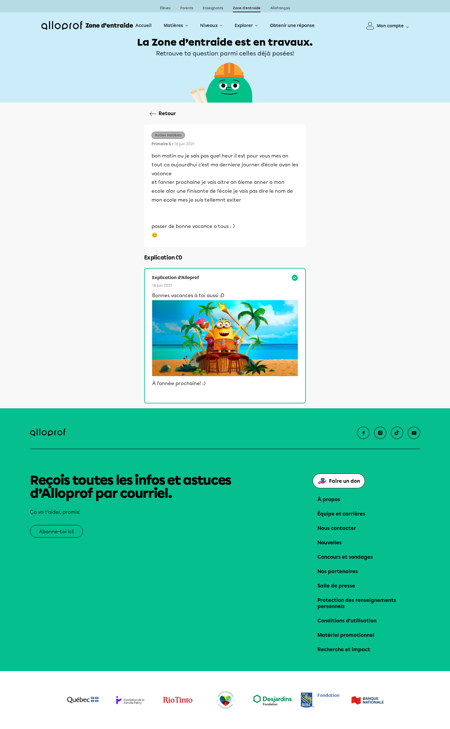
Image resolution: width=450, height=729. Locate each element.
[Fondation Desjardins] (272, 700)
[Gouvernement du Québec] (83, 699)
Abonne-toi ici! (56, 531)
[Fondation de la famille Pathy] (130, 700)
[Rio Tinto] (178, 700)
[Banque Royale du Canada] (320, 700)
